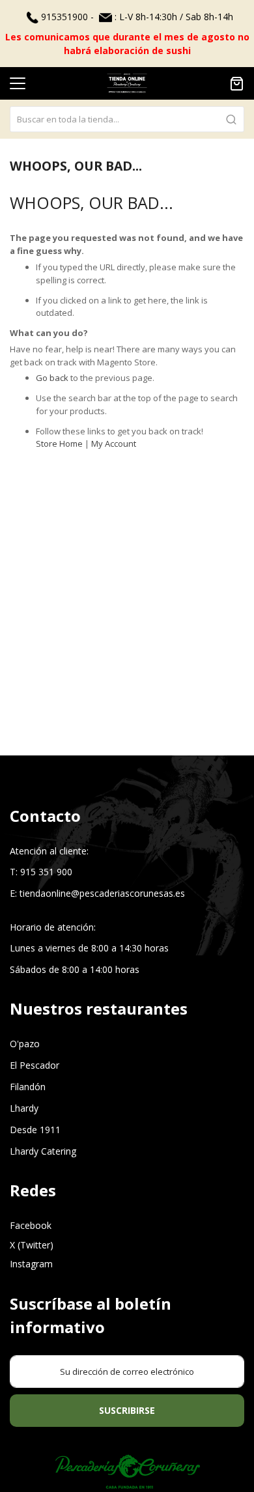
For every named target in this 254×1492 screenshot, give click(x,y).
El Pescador (34, 1065)
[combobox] (127, 119)
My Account (113, 443)
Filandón (28, 1086)
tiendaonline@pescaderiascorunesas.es (102, 893)
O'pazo (25, 1043)
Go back (52, 378)
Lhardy (24, 1108)
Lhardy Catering (43, 1151)
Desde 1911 (35, 1129)
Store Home (59, 443)
